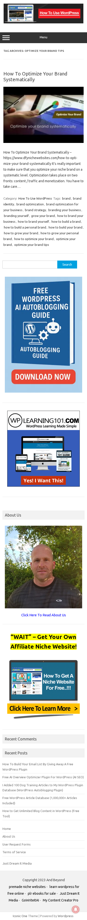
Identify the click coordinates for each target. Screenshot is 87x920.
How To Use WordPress (35, 198)
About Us (8, 836)
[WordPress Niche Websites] (43, 22)
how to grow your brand (21, 233)
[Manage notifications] (76, 909)
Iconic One (20, 916)
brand (66, 198)
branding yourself (16, 215)
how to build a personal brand (25, 227)
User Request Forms (16, 844)
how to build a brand (66, 221)
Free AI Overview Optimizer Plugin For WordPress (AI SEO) (43, 777)
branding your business (64, 210)
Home (6, 828)
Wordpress (65, 916)
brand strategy (35, 210)
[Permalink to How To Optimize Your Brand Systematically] (43, 142)
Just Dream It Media (17, 863)
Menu (43, 37)
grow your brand (43, 215)
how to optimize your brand (34, 239)
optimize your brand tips (31, 244)
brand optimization (30, 204)
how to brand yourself (33, 221)
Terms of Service (14, 852)
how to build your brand (65, 227)
